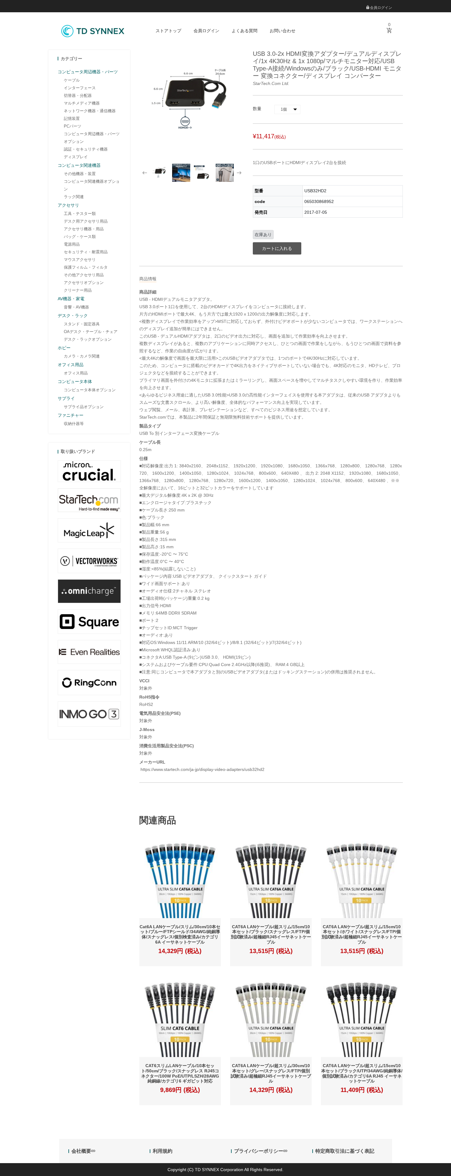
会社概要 (81, 1151)
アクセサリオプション (84, 282)
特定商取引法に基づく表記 (344, 1151)
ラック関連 (74, 196)
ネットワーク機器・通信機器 (90, 111)
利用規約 (162, 1151)
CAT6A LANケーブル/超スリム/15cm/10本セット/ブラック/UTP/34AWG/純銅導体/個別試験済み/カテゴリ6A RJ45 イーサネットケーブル (362, 1073)
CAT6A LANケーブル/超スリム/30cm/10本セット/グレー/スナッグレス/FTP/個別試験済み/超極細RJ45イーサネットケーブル (271, 1073)
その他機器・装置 (80, 173)
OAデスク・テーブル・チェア (91, 331)
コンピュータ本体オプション (90, 390)
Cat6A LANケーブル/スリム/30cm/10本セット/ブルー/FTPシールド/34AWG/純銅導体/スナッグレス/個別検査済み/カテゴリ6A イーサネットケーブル (180, 934)
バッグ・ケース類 (80, 236)
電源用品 (72, 244)
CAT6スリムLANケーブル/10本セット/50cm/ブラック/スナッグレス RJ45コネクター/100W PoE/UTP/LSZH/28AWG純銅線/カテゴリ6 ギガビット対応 (180, 1073)
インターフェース (80, 88)
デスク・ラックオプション (88, 339)
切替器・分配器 (78, 95)
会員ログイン (380, 8)
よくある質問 (244, 30)
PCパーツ (72, 126)
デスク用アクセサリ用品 (86, 221)
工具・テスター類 (80, 213)
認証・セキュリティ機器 (86, 149)
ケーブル (72, 80)
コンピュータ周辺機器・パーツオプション (92, 138)
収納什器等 (74, 423)
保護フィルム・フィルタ (86, 267)
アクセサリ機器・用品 (84, 229)
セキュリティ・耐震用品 (86, 252)
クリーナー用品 (78, 290)
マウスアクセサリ (80, 259)
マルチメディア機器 (82, 103)
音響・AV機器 (76, 307)
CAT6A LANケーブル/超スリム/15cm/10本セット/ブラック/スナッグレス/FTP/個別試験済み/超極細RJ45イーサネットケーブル (271, 934)
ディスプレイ (76, 157)
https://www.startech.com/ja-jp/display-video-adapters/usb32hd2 (201, 769)
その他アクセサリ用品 (84, 275)
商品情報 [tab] (147, 278)
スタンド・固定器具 (82, 324)
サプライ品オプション (84, 406)
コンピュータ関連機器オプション (92, 185)
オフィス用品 (76, 373)
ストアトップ (168, 30)
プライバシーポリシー (258, 1151)
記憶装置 (72, 118)
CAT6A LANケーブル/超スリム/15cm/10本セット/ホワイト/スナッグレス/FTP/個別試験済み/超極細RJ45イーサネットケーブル (362, 934)
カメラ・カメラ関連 (82, 356)
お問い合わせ (282, 30)
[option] (159, 172)
